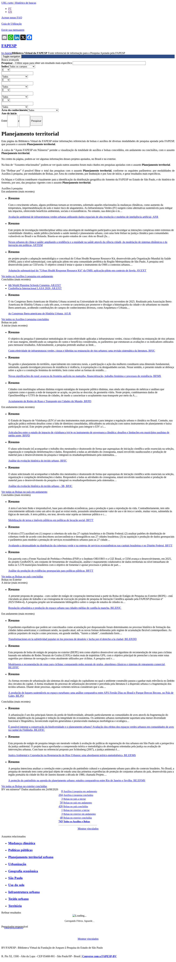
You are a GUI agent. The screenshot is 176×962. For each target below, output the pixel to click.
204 (61, 795)
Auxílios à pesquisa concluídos (78, 795)
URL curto (7, 2)
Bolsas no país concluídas (75, 806)
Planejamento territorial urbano (30, 857)
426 (61, 806)
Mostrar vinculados (88, 828)
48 (61, 817)
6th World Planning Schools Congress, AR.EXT (34, 285)
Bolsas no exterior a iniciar (76, 810)
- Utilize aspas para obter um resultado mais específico (37, 63)
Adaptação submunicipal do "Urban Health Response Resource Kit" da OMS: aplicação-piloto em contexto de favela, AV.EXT (77, 270)
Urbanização (17, 864)
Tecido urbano (18, 899)
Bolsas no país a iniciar (74, 798)
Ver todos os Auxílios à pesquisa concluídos (25, 319)
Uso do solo (16, 885)
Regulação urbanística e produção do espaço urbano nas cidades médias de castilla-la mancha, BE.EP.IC (64, 607)
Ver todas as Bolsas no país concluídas (22, 576)
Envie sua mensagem (12, 29)
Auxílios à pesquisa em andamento (80, 791)
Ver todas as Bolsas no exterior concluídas (24, 786)
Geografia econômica (23, 871)
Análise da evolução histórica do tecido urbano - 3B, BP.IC (40, 486)
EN (10, 11)
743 (61, 821)
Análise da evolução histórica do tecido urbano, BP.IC (37, 460)
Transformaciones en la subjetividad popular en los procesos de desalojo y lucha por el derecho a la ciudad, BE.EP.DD (72, 639)
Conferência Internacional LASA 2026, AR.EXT (35, 288)
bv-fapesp (6, 53)
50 (61, 802)
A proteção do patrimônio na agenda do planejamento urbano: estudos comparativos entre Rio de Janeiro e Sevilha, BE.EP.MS (76, 780)
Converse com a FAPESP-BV (99, 956)
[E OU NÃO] (5, 69)
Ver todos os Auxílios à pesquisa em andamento (27, 276)
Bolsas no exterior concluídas (77, 817)
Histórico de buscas (25, 2)
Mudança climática (21, 843)
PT (10, 8)
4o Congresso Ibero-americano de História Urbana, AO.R (39, 313)
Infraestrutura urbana (24, 892)
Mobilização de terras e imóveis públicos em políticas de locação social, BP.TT (51, 520)
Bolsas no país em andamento (77, 802)
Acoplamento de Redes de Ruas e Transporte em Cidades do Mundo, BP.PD (49, 401)
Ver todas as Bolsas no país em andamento (24, 491)
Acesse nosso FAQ (11, 17)
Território (15, 906)
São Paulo (15, 878)
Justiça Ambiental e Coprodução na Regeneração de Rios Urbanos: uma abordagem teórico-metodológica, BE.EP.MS (72, 755)
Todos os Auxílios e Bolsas (76, 821)
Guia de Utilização (11, 23)
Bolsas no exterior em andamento (79, 814)
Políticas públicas (20, 850)
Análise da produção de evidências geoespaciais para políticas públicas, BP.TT (50, 570)
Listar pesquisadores (13, 928)
